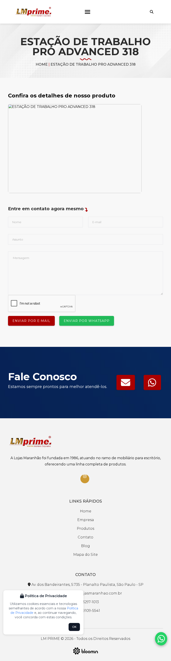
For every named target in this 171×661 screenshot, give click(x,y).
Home (42, 64)
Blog (85, 546)
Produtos (85, 528)
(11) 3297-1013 (87, 602)
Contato (85, 537)
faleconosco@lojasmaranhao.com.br (87, 593)
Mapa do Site (85, 554)
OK (74, 627)
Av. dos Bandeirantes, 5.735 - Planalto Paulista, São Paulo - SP (87, 584)
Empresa (85, 520)
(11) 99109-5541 (87, 610)
